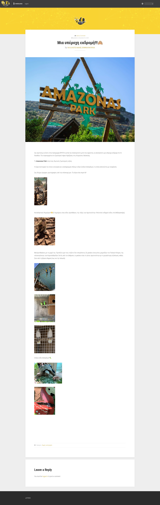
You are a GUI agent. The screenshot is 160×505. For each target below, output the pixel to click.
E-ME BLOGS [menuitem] (18, 3)
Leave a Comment (80, 35)
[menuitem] (5, 3)
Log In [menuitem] (26, 3)
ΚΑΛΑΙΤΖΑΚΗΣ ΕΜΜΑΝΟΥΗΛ (81, 47)
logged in (45, 476)
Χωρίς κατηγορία (47, 445)
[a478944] (80, 20)
